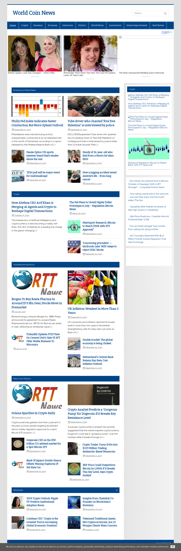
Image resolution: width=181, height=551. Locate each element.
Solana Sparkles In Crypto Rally (33, 413)
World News (97, 25)
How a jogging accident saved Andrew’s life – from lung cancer (100, 176)
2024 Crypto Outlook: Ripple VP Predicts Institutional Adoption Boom (42, 502)
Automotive (115, 25)
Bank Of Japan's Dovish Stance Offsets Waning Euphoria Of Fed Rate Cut (43, 464)
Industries (68, 25)
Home (13, 25)
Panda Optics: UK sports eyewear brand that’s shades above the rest (42, 156)
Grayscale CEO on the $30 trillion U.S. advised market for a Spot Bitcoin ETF (43, 444)
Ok (173, 547)
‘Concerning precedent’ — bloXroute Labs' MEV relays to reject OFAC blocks (100, 247)
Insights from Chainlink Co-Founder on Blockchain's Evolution (98, 502)
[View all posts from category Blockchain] (116, 490)
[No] (177, 547)
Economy (52, 25)
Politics (82, 25)
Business (38, 25)
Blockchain (18, 490)
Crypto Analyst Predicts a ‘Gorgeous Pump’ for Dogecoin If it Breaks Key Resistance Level (92, 413)
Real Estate (158, 25)
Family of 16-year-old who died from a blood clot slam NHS (98, 156)
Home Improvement (137, 25)
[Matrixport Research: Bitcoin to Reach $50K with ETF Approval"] (149, 158)
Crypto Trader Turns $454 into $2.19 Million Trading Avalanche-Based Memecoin (100, 448)
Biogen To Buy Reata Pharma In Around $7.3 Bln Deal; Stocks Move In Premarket (37, 303)
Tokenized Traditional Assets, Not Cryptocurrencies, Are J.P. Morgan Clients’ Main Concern (100, 522)
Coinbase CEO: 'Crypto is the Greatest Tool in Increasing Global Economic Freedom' (42, 522)
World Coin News (34, 13)
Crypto (24, 25)
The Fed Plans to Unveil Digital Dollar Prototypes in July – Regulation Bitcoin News (91, 206)
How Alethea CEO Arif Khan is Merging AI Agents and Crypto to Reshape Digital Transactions (34, 206)
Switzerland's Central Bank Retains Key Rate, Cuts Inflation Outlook (98, 361)
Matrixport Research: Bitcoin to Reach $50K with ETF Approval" (99, 226)
